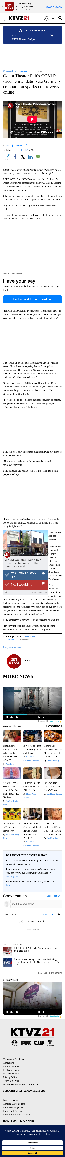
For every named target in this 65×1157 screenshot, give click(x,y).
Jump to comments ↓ (13, 647)
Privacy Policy (10, 1077)
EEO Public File (11, 1066)
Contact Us (8, 1062)
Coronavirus (29, 636)
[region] (32, 935)
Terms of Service (11, 1081)
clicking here (12, 876)
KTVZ (8, 146)
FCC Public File (11, 1073)
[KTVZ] (21, 18)
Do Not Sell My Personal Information (21, 1084)
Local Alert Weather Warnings (17, 1114)
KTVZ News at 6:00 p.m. (24, 39)
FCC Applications (11, 1070)
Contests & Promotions (14, 1103)
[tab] (11, 914)
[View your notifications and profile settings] (59, 914)
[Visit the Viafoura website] (55, 973)
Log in (49, 896)
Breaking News (10, 1100)
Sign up (57, 896)
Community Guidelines (14, 1059)
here (8, 885)
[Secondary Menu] (7, 18)
